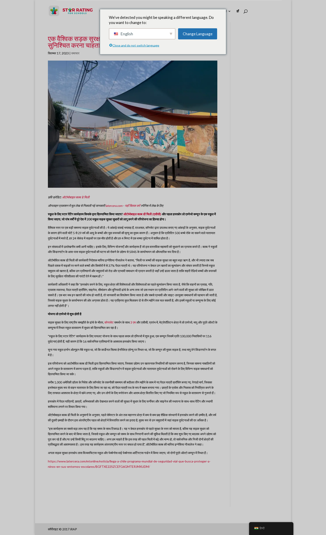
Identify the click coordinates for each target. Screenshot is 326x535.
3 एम (133, 322)
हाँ (238, 11)
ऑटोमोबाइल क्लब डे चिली (75, 197)
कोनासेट (109, 322)
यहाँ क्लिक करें (132, 205)
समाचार (75, 53)
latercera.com (114, 205)
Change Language (197, 34)
